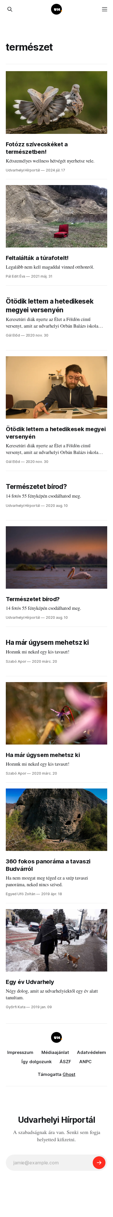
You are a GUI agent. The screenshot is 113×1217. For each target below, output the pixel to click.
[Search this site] (9, 9)
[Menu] (104, 9)
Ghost (69, 1074)
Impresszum (20, 1052)
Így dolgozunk (36, 1061)
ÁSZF (65, 1061)
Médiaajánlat (55, 1052)
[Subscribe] (99, 1162)
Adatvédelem (91, 1052)
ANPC (85, 1061)
